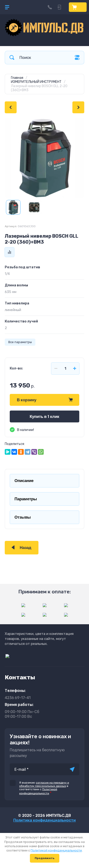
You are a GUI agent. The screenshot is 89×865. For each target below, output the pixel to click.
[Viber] (34, 452)
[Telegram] (27, 452)
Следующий (78, 107)
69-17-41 (18, 697)
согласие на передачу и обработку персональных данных (44, 784)
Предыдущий (11, 107)
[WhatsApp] (41, 452)
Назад (25, 547)
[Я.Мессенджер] (7, 452)
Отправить (72, 769)
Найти (12, 57)
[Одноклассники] (21, 452)
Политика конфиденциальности (44, 820)
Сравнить (9, 252)
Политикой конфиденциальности (56, 850)
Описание (23, 480)
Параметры (25, 499)
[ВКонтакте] (14, 452)
